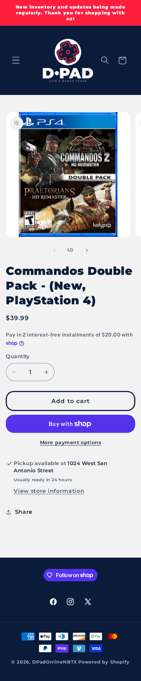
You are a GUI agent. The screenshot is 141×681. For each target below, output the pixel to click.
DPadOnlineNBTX (54, 662)
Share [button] (24, 511)
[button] (16, 60)
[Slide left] (54, 250)
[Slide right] (86, 250)
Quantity (18, 356)
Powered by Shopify (104, 662)
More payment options (70, 442)
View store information (49, 490)
